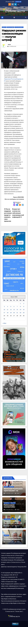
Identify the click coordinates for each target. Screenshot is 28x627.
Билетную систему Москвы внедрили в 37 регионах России (13, 539)
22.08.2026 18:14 (9, 509)
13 (14, 309)
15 (20, 309)
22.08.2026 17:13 (9, 525)
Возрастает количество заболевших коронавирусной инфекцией (18, 213)
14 (17, 309)
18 (7, 312)
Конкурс (6, 486)
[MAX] (14, 205)
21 (17, 312)
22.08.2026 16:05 (9, 541)
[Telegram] (23, 205)
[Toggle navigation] (14, 17)
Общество (11, 486)
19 (10, 312)
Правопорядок (10, 27)
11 (7, 309)
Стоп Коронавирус (19, 27)
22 (20, 312)
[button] (25, 17)
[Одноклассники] (20, 205)
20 (14, 312)
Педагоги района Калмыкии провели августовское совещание (13, 524)
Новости (4, 27)
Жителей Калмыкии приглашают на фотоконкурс (13, 491)
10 (4, 309)
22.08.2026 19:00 (9, 493)
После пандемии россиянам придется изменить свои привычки (8, 215)
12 (10, 309)
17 (4, 312)
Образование (7, 519)
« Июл (4, 323)
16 (23, 309)
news (9, 44)
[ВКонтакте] (17, 205)
